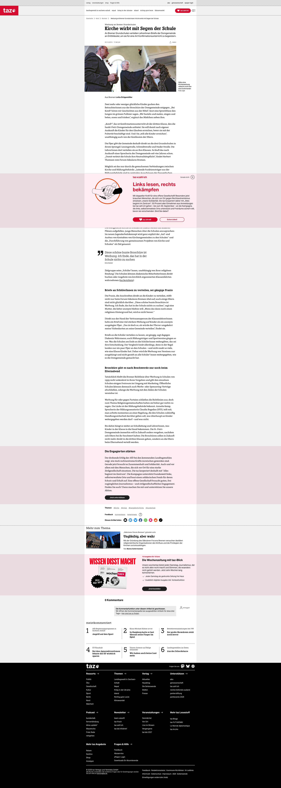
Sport (88, 693)
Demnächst (146, 718)
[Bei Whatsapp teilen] (145, 520)
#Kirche (116, 508)
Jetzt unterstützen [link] (117, 497)
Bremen (104, 18)
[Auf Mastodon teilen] (130, 520)
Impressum (167, 774)
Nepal (116, 686)
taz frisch (118, 722)
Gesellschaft (91, 686)
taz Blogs (174, 719)
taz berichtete (126, 280)
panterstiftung (176, 693)
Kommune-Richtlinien (175, 770)
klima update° (91, 725)
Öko (87, 683)
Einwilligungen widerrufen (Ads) (155, 777)
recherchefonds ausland (180, 690)
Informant (146, 774)
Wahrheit (90, 704)
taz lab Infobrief (120, 729)
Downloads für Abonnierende (126, 760)
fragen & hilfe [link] (114, 3)
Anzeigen (90, 761)
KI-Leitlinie (189, 770)
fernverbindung (92, 722)
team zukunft (119, 718)
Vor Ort (145, 722)
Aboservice (118, 753)
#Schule (124, 508)
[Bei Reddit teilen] (155, 520)
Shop (88, 757)
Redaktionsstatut (158, 770)
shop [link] (107, 3)
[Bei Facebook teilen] (140, 520)
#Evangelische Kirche (136, 508)
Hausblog (146, 683)
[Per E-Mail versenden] (125, 520)
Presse (145, 693)
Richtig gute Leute (121, 697)
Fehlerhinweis (132, 515)
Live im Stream (148, 725)
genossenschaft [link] (177, 3)
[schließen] (192, 177)
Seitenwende (182, 774)
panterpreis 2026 (177, 697)
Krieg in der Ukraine (122, 690)
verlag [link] (88, 3)
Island (116, 693)
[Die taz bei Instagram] (193, 667)
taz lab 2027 (147, 732)
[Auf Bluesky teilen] (135, 520)
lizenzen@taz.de (102, 773)
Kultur (88, 690)
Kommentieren (120, 515)
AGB (174, 774)
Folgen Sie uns (174, 666)
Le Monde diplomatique (180, 726)
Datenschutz (156, 774)
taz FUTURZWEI (176, 722)
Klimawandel (119, 700)
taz (92, 666)
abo (171, 679)
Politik (88, 679)
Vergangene (147, 729)
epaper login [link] (189, 3)
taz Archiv (174, 729)
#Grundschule (150, 508)
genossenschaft (176, 683)
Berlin (88, 697)
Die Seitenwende (149, 686)
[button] (193, 11)
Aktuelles (146, 679)
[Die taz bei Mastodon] (183, 667)
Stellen (145, 690)
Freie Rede (90, 732)
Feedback (118, 750)
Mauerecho (90, 729)
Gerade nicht (184, 177)
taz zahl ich (174, 686)
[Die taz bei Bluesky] (188, 667)
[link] (98, 10)
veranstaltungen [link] (98, 3)
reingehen (90, 736)
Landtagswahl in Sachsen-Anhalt (125, 681)
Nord (97, 18)
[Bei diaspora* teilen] (150, 520)
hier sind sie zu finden (130, 613)
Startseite (89, 18)
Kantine (89, 754)
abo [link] (168, 3)
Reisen (89, 750)
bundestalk (90, 718)
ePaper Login (119, 757)
